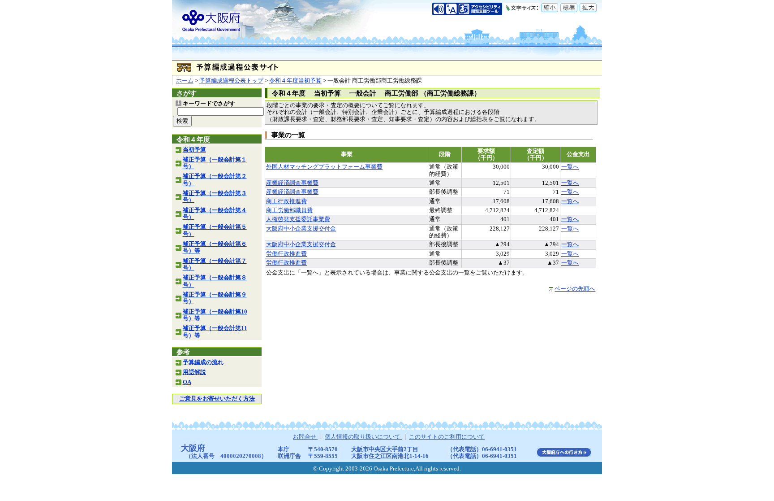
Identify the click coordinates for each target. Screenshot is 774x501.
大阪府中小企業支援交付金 (301, 229)
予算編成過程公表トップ (231, 81)
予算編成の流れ (203, 362)
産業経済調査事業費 (292, 183)
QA (187, 382)
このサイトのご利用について (447, 437)
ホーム (185, 81)
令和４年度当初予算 (295, 81)
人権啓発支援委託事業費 (298, 219)
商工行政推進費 (286, 201)
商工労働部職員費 (289, 210)
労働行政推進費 (286, 254)
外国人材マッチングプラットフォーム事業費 (324, 167)
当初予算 (194, 150)
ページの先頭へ (575, 289)
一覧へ (570, 167)
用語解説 (194, 372)
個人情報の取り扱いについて (363, 437)
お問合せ (305, 437)
